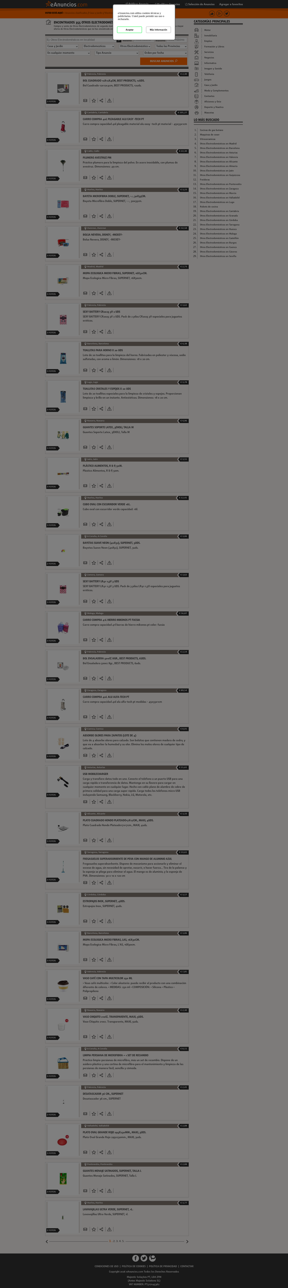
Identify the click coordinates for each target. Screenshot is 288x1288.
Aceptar (130, 30)
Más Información (158, 30)
